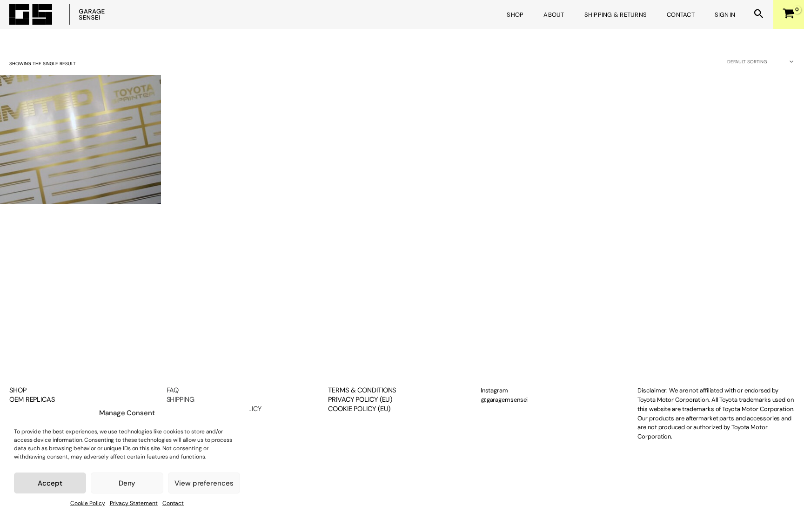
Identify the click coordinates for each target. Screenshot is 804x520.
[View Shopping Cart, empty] (784, 14)
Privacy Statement (134, 503)
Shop (515, 15)
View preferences (203, 483)
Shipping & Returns (615, 15)
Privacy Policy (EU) (360, 399)
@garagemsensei (504, 400)
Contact (173, 503)
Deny (127, 483)
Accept (50, 483)
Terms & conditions (362, 390)
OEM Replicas (32, 399)
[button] (759, 14)
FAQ (173, 390)
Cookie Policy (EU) (359, 408)
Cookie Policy (87, 503)
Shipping (180, 399)
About (553, 15)
